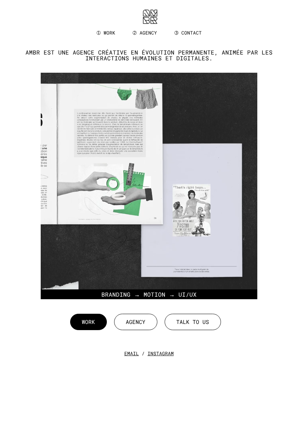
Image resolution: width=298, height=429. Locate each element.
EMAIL (131, 353)
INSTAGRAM (161, 353)
